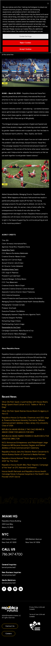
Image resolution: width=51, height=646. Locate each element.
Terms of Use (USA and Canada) (37, 615)
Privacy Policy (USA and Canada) (37, 608)
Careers (8, 633)
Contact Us (9, 626)
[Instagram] (15, 589)
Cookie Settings (25, 36)
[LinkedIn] (21, 589)
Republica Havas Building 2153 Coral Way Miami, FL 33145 (11, 524)
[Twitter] (9, 589)
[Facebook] (4, 589)
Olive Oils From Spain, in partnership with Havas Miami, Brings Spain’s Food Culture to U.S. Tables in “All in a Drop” (25, 404)
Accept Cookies (25, 49)
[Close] (48, 3)
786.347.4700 (12, 554)
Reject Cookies (25, 43)
